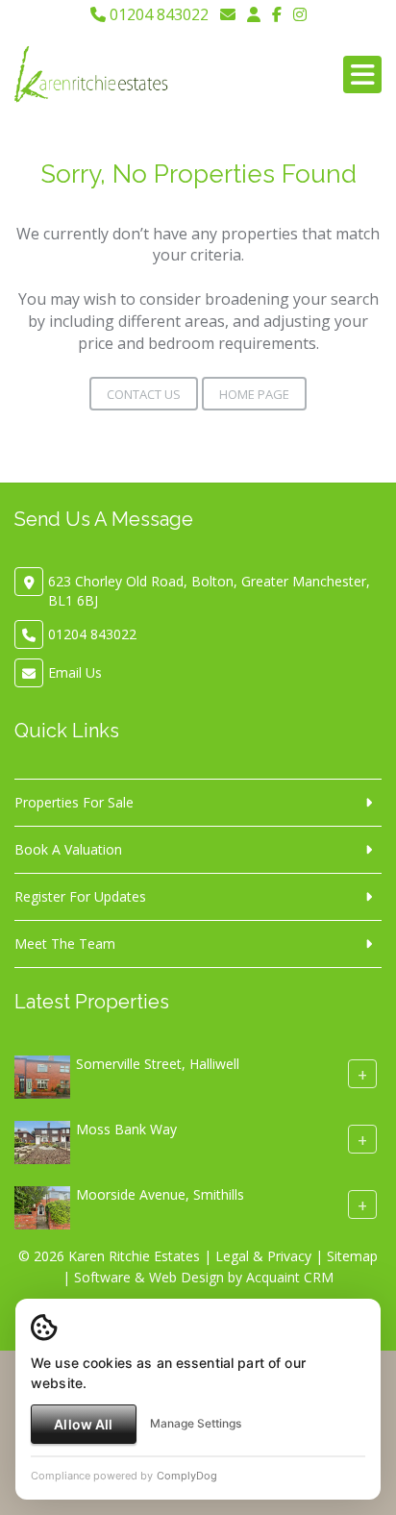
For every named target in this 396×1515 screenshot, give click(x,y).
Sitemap (352, 1256)
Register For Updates (80, 896)
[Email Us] (227, 14)
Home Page (254, 394)
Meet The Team (64, 943)
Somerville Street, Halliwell (157, 1064)
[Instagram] (300, 14)
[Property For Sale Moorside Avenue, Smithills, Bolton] (42, 1206)
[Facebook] (277, 14)
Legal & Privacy (263, 1256)
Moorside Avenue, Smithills (160, 1194)
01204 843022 (157, 14)
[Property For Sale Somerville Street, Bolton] (42, 1075)
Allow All (83, 1424)
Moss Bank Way (126, 1129)
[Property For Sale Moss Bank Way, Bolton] (42, 1140)
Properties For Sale (74, 802)
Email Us (75, 672)
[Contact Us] (253, 14)
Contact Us (144, 394)
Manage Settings (195, 1423)
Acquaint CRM (290, 1277)
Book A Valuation (68, 849)
